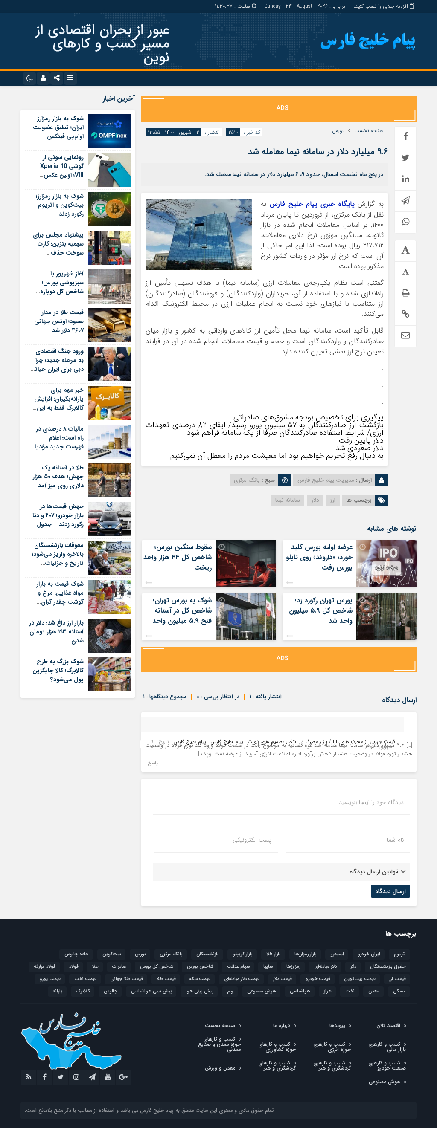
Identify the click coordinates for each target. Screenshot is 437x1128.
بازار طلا (273, 954)
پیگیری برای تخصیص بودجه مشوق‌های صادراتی (308, 417)
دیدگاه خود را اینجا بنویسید (371, 802)
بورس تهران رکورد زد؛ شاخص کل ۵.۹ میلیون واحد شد (321, 610)
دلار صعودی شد (359, 448)
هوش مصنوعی (261, 991)
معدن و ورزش (220, 1068)
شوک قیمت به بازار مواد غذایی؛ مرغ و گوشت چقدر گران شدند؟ (60, 597)
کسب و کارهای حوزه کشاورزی (277, 1046)
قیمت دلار (282, 979)
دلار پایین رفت (361, 440)
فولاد (74, 966)
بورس (338, 130)
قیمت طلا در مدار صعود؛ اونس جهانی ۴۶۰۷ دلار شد (59, 321)
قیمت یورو (50, 979)
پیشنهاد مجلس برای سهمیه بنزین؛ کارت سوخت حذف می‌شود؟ (58, 248)
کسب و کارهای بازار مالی (387, 1046)
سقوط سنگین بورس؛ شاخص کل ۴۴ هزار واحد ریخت (177, 557)
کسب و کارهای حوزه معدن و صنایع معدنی (219, 1044)
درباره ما (281, 1025)
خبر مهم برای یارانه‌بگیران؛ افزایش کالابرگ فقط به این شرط (59, 403)
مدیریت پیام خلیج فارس (325, 480)
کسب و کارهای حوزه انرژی (332, 1046)
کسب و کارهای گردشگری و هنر (332, 1065)
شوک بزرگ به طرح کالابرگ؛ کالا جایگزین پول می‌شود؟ (58, 670)
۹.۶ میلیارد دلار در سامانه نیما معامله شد (318, 151)
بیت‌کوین (111, 954)
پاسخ (153, 763)
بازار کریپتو (243, 954)
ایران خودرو (369, 954)
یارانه (57, 991)
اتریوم (400, 954)
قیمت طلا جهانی (126, 979)
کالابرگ (83, 991)
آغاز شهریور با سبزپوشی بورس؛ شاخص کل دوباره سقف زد (62, 287)
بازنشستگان (207, 954)
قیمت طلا (166, 979)
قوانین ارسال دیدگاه (374, 871)
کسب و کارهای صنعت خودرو (387, 1065)
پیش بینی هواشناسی (151, 991)
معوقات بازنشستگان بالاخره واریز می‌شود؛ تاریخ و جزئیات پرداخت (58, 559)
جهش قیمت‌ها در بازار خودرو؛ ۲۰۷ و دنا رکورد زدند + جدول (58, 515)
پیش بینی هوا (199, 991)
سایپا (268, 966)
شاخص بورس (200, 966)
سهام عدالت (238, 966)
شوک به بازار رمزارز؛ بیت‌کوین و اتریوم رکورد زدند (60, 205)
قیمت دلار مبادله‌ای (241, 979)
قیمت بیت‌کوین (360, 979)
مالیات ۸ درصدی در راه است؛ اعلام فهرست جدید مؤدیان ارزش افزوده (57, 442)
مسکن (399, 991)
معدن (373, 991)
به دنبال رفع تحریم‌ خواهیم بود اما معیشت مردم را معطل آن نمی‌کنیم (277, 456)
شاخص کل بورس (156, 966)
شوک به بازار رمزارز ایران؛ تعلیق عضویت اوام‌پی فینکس (58, 127)
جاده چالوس (76, 954)
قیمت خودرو (318, 979)
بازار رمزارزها (305, 954)
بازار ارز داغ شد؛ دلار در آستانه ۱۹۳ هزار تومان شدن (56, 631)
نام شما (395, 840)
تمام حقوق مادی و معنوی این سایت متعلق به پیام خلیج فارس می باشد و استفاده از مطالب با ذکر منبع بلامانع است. (149, 1110)
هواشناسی (300, 991)
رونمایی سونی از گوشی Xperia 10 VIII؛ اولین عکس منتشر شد (62, 171)
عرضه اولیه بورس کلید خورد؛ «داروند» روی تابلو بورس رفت (319, 557)
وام (230, 991)
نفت (350, 991)
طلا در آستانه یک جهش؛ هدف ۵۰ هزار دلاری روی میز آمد (58, 476)
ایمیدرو (337, 954)
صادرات (119, 966)
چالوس (110, 991)
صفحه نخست (369, 130)
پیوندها (337, 1025)
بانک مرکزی (171, 954)
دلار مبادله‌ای (325, 966)
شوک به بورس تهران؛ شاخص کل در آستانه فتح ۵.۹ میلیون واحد (182, 610)
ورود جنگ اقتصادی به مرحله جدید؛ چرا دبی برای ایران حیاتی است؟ (57, 365)
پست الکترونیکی (252, 840)
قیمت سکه (199, 979)
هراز (328, 991)
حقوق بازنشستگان (388, 966)
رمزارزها (293, 966)
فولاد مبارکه (44, 966)
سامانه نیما (287, 500)
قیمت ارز (397, 979)
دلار (315, 500)
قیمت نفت (85, 979)
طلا (95, 966)
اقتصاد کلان (388, 1025)
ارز (332, 500)
